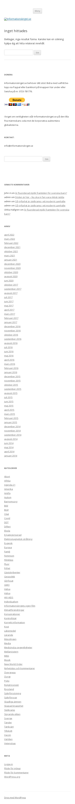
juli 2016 (8, 347)
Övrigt (7, 676)
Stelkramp (9, 710)
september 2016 (12, 339)
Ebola (7, 530)
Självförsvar (10, 697)
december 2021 (12, 247)
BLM (6, 509)
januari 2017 (10, 322)
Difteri (7, 526)
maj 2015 (8, 405)
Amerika (8, 489)
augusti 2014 (10, 439)
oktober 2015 (11, 384)
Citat (6, 514)
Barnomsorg (10, 501)
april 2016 (9, 359)
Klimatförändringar (14, 610)
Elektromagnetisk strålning (18, 539)
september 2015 (12, 389)
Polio (6, 680)
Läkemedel (10, 630)
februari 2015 (11, 418)
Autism (7, 497)
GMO (7, 584)
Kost (6, 626)
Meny (37, 11)
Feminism (9, 555)
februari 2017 (11, 318)
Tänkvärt (9, 726)
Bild (6, 505)
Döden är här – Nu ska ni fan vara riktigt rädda (39, 197)
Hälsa (7, 589)
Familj (7, 551)
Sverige (8, 718)
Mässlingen (10, 639)
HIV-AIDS (8, 597)
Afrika (7, 480)
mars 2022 (9, 238)
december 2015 (12, 376)
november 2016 (12, 330)
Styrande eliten (12, 714)
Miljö (6, 655)
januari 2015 (10, 422)
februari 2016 (11, 368)
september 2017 (12, 288)
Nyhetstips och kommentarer (19, 668)
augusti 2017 (10, 293)
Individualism (11, 601)
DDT (6, 522)
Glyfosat (8, 580)
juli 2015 (8, 397)
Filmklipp (8, 559)
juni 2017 (8, 301)
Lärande (8, 635)
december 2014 (12, 426)
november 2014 (12, 430)
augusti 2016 (10, 343)
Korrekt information (14, 622)
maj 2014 (8, 447)
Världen (8, 739)
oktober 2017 (11, 284)
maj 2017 (8, 305)
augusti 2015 (10, 393)
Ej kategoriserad (12, 534)
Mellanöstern (11, 651)
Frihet (7, 568)
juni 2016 (8, 351)
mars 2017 (9, 313)
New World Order (13, 664)
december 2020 (12, 263)
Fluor (6, 564)
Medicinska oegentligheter (18, 647)
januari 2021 (10, 259)
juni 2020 (8, 280)
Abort (7, 476)
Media (7, 643)
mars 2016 (9, 364)
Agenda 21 (9, 484)
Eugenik (8, 543)
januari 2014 (10, 455)
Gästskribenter (12, 572)
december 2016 (12, 326)
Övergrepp (10, 672)
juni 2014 (8, 443)
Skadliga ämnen (12, 701)
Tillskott (8, 730)
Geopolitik (9, 576)
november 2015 (12, 380)
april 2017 (9, 309)
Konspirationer (12, 614)
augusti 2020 (10, 276)
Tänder (8, 722)
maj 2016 (8, 355)
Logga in (8, 764)
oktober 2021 (11, 251)
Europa (8, 547)
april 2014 (9, 451)
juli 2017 (8, 297)
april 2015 (9, 409)
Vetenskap (10, 743)
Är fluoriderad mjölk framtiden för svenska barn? (41, 193)
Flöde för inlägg (12, 768)
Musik (7, 660)
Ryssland (9, 689)
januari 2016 (10, 372)
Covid (7, 518)
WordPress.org (12, 776)
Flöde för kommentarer (16, 772)
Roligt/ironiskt (11, 685)
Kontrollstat (10, 618)
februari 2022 (11, 243)
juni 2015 (8, 401)
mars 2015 (9, 414)
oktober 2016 (11, 334)
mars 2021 (9, 255)
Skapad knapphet (13, 705)
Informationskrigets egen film (19, 605)
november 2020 (12, 268)
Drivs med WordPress (15, 797)
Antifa (7, 493)
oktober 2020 (11, 272)
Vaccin (7, 735)
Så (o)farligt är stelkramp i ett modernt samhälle (40, 201)
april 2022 (9, 234)
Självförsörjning (12, 693)
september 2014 (12, 434)
